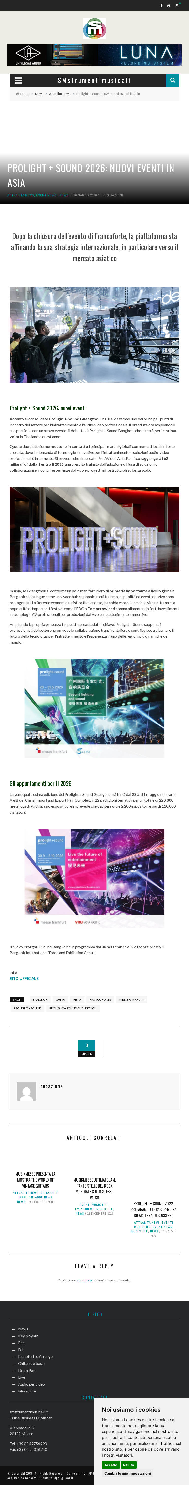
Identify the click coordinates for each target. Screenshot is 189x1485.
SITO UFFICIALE (24, 978)
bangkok (40, 999)
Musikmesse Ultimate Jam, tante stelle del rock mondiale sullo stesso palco (94, 1189)
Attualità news (20, 195)
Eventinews (46, 195)
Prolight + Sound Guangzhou (73, 1008)
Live (21, 1377)
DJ (20, 1349)
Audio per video (31, 1384)
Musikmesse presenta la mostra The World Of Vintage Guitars (35, 1180)
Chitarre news (40, 1197)
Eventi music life (94, 1205)
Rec (21, 1342)
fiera (77, 999)
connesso (84, 1280)
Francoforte (100, 999)
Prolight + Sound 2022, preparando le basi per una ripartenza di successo (154, 1209)
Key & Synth (28, 1335)
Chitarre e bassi (31, 1363)
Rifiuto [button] (128, 1465)
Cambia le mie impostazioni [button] (127, 1473)
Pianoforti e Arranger (36, 1356)
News (64, 195)
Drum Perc (27, 1370)
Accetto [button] (110, 1465)
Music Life (104, 1209)
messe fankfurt (131, 999)
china (60, 999)
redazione (115, 195)
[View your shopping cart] (177, 5)
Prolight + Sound (27, 1008)
